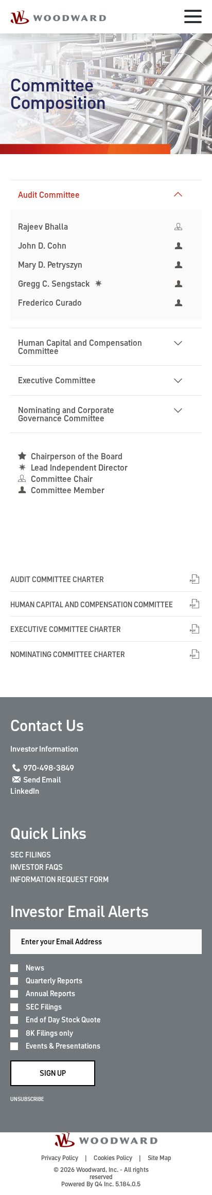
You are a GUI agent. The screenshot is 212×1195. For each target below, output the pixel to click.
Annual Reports (50, 994)
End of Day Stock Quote (63, 1020)
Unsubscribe (27, 1099)
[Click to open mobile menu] (193, 18)
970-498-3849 (48, 767)
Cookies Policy (113, 1157)
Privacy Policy (59, 1157)
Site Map (159, 1157)
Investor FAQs (36, 867)
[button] (178, 195)
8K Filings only (49, 1033)
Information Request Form (59, 879)
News (35, 968)
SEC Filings (30, 855)
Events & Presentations (63, 1046)
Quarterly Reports (54, 981)
